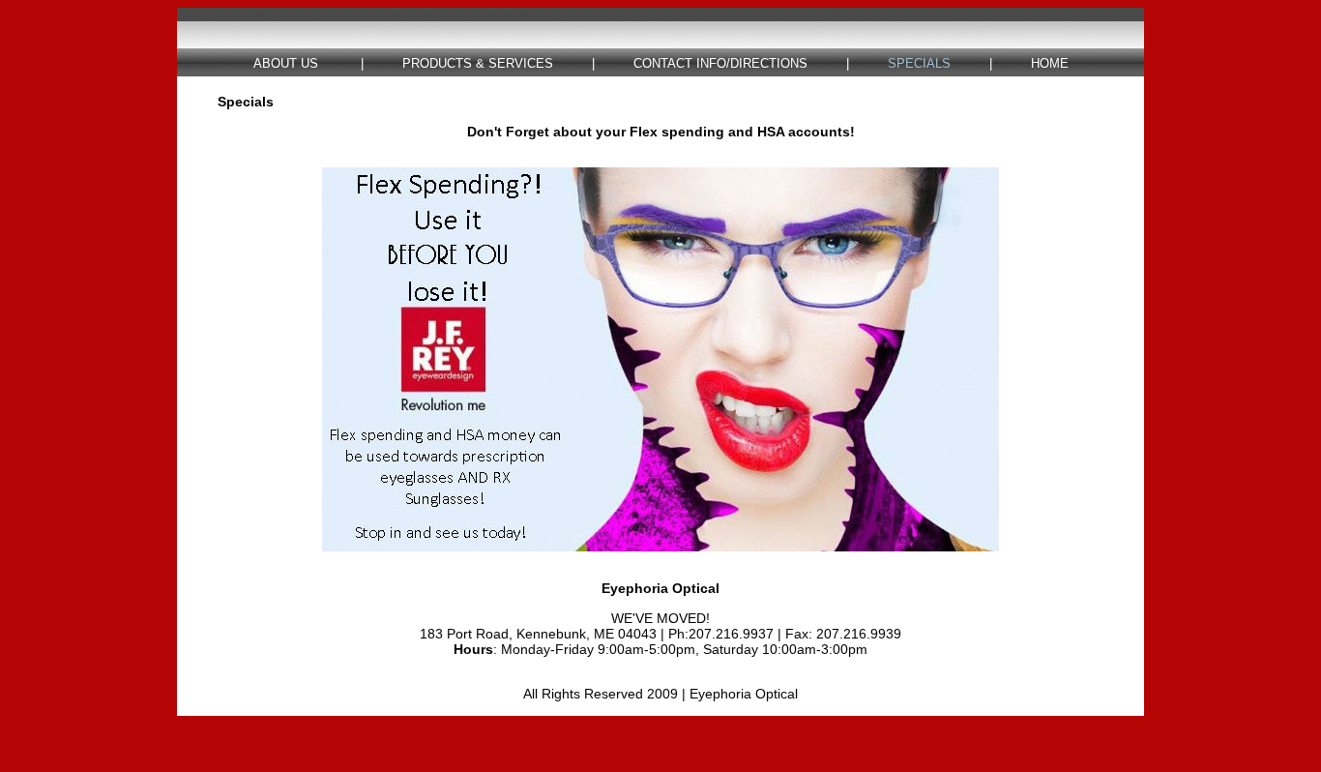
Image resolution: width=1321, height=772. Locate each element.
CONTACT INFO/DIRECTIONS (720, 63)
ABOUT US (285, 63)
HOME (1050, 63)
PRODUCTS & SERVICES (477, 63)
